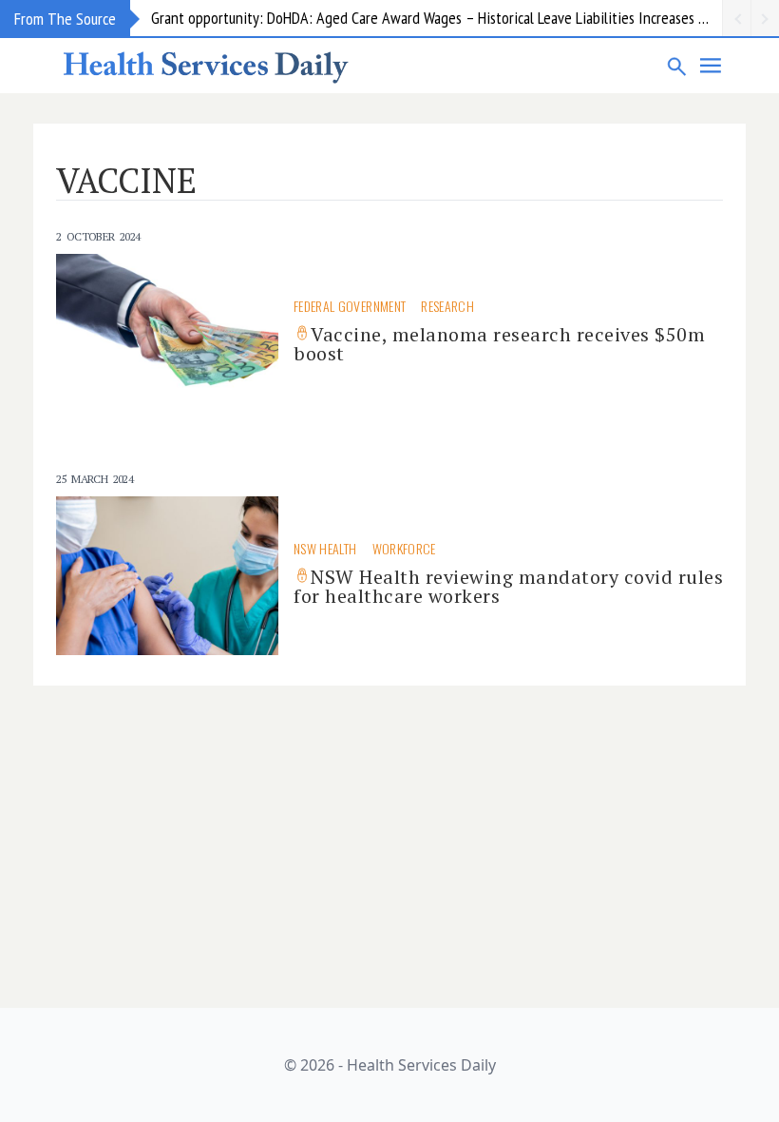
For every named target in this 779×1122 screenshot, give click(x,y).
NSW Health (325, 548)
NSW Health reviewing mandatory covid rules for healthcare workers (508, 586)
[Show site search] (677, 65)
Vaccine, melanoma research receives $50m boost (499, 343)
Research (447, 306)
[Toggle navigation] (711, 65)
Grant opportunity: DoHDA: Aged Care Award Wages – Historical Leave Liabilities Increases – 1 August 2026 (436, 18)
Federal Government (350, 306)
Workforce (404, 548)
